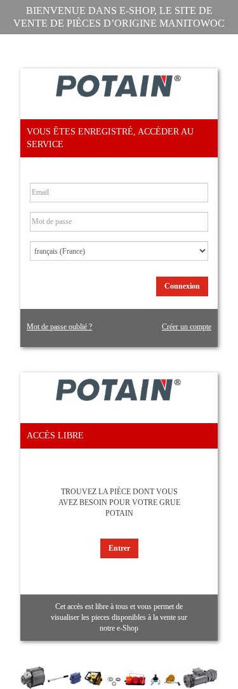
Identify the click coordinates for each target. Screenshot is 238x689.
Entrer (119, 548)
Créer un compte (186, 326)
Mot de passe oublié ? (59, 326)
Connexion (182, 286)
